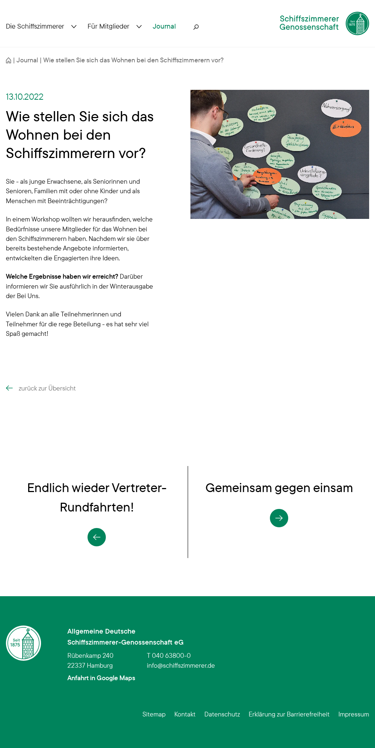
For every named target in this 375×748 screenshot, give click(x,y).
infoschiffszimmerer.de (181, 665)
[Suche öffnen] (196, 26)
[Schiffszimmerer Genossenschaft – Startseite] (324, 23)
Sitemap (154, 714)
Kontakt (185, 714)
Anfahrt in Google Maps (101, 678)
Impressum (353, 714)
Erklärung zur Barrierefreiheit (289, 714)
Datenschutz (222, 714)
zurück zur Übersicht (47, 388)
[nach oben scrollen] (358, 731)
